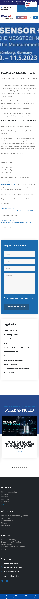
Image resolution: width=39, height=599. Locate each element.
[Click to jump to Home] (7, 17)
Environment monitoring (13, 360)
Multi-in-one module (9, 492)
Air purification (10, 339)
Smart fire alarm (10, 330)
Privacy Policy (29, 298)
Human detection (11, 352)
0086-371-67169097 (13, 567)
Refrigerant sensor (8, 520)
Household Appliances (13, 373)
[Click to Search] (31, 17)
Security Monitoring (8, 539)
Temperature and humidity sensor (14, 516)
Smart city (8, 356)
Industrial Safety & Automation (13, 547)
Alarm (6, 343)
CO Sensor (5, 499)
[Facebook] (12, 581)
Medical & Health (10, 364)
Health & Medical (7, 544)
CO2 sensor (5, 497)
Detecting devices (11, 335)
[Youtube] (7, 581)
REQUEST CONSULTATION (27, 8)
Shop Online (21, 17)
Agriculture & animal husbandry (16, 347)
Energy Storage (7, 549)
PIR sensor (5, 523)
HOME (20, 33)
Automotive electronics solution (16, 369)
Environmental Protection (11, 542)
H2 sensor (5, 501)
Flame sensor (6, 525)
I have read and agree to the (19, 298)
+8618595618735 (11, 563)
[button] (13, 467)
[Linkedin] (2, 581)
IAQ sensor (5, 494)
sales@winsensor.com (8, 184)
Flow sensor (5, 518)
